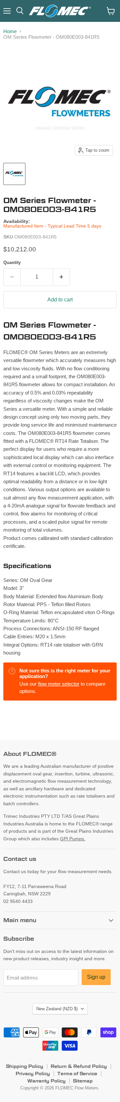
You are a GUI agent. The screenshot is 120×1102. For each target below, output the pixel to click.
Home (10, 31)
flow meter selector (58, 684)
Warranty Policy (46, 1080)
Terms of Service (77, 1073)
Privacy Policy (33, 1073)
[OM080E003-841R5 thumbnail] (14, 173)
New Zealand (57, 1008)
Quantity (12, 262)
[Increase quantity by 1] (61, 277)
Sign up (96, 977)
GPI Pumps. (72, 838)
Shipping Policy (24, 1066)
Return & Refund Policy (79, 1066)
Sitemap (83, 1080)
